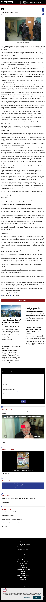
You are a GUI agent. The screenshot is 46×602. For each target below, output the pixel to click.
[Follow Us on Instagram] (38, 2)
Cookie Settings (27, 597)
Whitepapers (7, 509)
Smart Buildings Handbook (8, 515)
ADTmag (23, 554)
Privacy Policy (12, 389)
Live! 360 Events (23, 563)
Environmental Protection (23, 561)
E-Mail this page (5, 295)
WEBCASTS (6, 496)
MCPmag (23, 565)
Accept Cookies (37, 597)
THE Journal (23, 585)
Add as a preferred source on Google (25, 2)
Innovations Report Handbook (9, 512)
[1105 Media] (23, 549)
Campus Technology (23, 559)
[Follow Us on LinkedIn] (31, 2)
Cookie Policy (38, 594)
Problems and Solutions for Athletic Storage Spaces (15, 484)
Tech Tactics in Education (23, 581)
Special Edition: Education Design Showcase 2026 (23, 470)
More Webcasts (5, 502)
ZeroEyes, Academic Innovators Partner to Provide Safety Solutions (34, 310)
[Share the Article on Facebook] (42, 9)
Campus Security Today (23, 558)
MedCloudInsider (23, 567)
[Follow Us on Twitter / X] (32, 2)
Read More (35, 487)
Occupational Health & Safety (23, 569)
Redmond (23, 573)
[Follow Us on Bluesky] (34, 2)
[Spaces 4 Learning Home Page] (7, 2)
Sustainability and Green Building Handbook (12, 519)
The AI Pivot (23, 583)
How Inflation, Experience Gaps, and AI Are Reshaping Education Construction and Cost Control (21, 412)
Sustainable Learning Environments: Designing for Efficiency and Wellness (18, 498)
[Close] (41, 589)
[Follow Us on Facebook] (36, 2)
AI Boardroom (23, 552)
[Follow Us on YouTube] (40, 2)
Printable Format (15, 295)
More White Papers (6, 526)
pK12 (3, 9)
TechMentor (23, 579)
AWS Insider (23, 556)
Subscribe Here (5, 473)
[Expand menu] (44, 2)
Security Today (23, 577)
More (3, 442)
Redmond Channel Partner (23, 575)
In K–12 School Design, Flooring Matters (11, 523)
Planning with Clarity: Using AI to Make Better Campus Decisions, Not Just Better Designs (11, 321)
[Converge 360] (23, 544)
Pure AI (23, 571)
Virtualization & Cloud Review (23, 587)
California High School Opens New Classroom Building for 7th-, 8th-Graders (33, 330)
